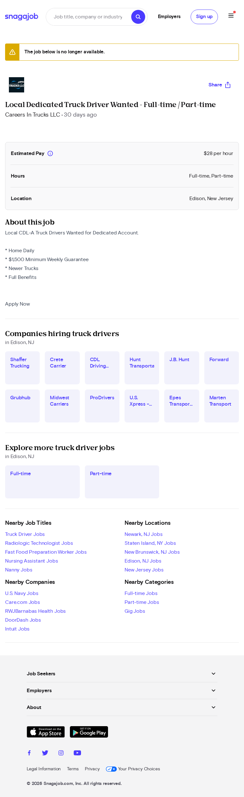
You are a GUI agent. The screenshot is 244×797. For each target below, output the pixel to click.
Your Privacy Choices (139, 769)
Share (215, 84)
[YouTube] (77, 753)
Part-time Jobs (142, 602)
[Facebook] (29, 753)
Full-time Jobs (141, 593)
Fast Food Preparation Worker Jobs (46, 552)
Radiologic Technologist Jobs (39, 543)
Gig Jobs (135, 611)
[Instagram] (61, 753)
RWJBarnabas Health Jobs (35, 611)
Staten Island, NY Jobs (150, 543)
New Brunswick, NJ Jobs (152, 552)
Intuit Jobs (17, 629)
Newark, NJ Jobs (144, 534)
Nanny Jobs (18, 569)
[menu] (231, 16)
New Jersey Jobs (144, 569)
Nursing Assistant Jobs (31, 561)
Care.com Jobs (22, 602)
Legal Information (44, 769)
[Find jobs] (138, 17)
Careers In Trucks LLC (32, 115)
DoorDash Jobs (23, 620)
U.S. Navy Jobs (21, 593)
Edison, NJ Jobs (143, 561)
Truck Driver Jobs (25, 534)
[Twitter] (45, 753)
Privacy (92, 769)
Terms (72, 769)
